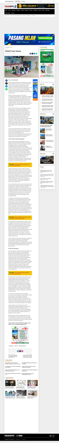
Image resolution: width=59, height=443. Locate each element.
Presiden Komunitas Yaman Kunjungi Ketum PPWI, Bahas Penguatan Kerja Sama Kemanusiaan (47, 100)
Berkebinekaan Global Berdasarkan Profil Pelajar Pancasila (46, 182)
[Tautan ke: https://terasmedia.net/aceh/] (53, 114)
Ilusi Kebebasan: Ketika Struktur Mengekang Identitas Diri (31, 387)
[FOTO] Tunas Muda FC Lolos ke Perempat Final (46, 160)
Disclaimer (24, 439)
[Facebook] (18, 351)
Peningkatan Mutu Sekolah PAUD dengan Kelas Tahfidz (13, 367)
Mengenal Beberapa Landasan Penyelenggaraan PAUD (28, 374)
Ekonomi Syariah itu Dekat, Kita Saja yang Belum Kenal (20, 387)
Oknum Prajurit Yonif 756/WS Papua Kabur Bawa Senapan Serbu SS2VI (47, 175)
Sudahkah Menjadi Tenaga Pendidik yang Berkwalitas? (30, 370)
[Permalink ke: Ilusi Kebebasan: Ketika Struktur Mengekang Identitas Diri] (32, 382)
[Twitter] (20, 351)
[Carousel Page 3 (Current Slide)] (47, 162)
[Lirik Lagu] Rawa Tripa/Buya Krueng (45, 179)
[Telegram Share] (34, 53)
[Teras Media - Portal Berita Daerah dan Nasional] (10, 6)
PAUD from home (22, 345)
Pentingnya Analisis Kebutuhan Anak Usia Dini (13, 374)
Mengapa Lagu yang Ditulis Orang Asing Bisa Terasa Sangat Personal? (21, 397)
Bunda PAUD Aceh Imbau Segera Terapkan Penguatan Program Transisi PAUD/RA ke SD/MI (12, 363)
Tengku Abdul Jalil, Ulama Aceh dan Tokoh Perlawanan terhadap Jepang (47, 186)
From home (11, 345)
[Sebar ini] (30, 53)
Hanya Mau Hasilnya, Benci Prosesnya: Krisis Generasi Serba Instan (9, 387)
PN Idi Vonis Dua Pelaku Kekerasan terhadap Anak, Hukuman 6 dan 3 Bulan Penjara (49, 135)
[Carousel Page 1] (44, 162)
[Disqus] (21, 417)
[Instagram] (22, 351)
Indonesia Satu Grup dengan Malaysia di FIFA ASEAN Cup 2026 (47, 109)
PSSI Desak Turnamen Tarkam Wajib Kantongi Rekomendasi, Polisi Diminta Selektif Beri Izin (47, 106)
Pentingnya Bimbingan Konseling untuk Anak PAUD (29, 363)
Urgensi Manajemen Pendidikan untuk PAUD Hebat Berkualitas (12, 370)
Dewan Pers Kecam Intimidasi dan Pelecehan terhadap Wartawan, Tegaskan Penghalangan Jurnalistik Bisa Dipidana (48, 103)
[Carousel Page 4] (48, 162)
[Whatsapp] (36, 53)
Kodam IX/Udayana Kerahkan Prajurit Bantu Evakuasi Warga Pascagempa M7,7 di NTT (48, 96)
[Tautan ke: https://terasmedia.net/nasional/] (53, 84)
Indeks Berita (18, 439)
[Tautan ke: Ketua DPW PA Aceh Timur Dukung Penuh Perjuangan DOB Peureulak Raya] (42, 142)
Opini (6, 49)
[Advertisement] (29, 26)
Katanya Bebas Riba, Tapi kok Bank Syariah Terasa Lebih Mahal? (10, 397)
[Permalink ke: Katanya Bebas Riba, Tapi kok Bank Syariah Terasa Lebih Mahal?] (10, 392)
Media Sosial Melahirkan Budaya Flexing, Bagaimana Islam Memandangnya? (32, 397)
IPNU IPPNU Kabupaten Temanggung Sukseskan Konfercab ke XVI (12, 356)
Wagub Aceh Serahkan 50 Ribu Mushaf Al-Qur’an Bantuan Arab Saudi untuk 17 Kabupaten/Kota (50, 147)
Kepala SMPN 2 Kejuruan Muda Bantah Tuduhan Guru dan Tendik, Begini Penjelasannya (49, 130)
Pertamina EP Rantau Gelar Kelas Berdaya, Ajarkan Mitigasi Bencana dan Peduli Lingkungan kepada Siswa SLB (46, 126)
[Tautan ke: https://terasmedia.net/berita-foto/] (53, 153)
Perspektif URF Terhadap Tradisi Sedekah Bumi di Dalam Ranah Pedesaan (27, 356)
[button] (54, 1)
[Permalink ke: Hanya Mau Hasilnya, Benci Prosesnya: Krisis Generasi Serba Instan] (10, 382)
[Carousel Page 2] (45, 162)
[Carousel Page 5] (49, 162)
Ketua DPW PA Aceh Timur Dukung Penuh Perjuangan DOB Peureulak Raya (50, 141)
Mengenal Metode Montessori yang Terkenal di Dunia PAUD (28, 367)
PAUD (16, 345)
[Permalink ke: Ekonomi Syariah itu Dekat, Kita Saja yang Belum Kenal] (21, 382)
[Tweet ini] (32, 53)
